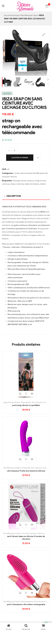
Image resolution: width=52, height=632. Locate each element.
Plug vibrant (26, 402)
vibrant (43, 184)
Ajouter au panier (19, 158)
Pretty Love (20, 533)
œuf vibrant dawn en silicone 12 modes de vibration (26, 537)
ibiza (36, 15)
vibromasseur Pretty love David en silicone (26, 471)
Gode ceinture (20, 173)
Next (48, 79)
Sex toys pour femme (41, 402)
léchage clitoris (19, 181)
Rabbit (18, 468)
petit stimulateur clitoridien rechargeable (26, 604)
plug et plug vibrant (11, 402)
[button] (44, 35)
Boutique (16, 15)
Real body (26, 468)
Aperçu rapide (32, 394)
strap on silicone (17, 184)
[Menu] (3, 6)
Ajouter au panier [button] (20, 394)
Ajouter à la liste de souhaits (38, 157)
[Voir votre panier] (47, 5)
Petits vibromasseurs (24, 601)
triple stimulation (32, 184)
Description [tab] (14, 196)
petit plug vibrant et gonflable (26, 405)
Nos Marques (26, 15)
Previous (48, 84)
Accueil (7, 15)
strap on (30, 181)
